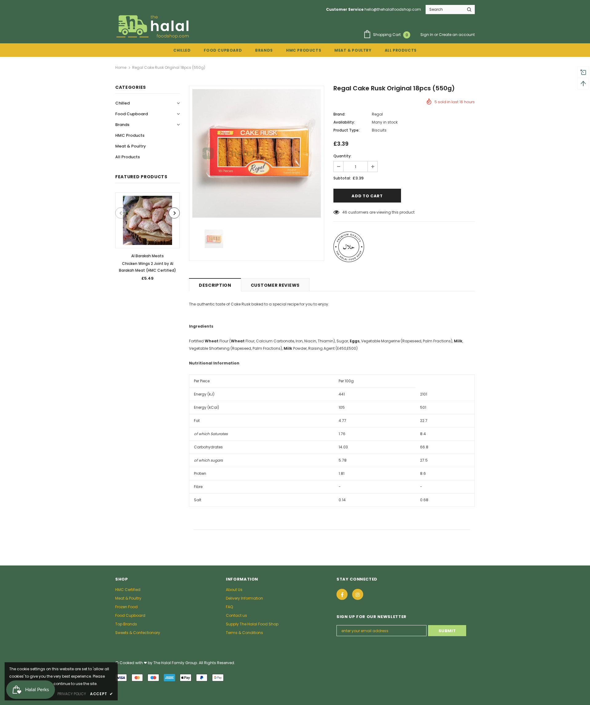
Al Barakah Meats (147, 255)
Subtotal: (342, 178)
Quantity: (342, 156)
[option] (147, 238)
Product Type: (346, 130)
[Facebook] (342, 594)
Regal (377, 114)
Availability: (344, 122)
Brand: (339, 114)
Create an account (457, 34)
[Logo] (153, 26)
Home (120, 67)
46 (344, 212)
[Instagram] (357, 594)
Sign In (427, 34)
